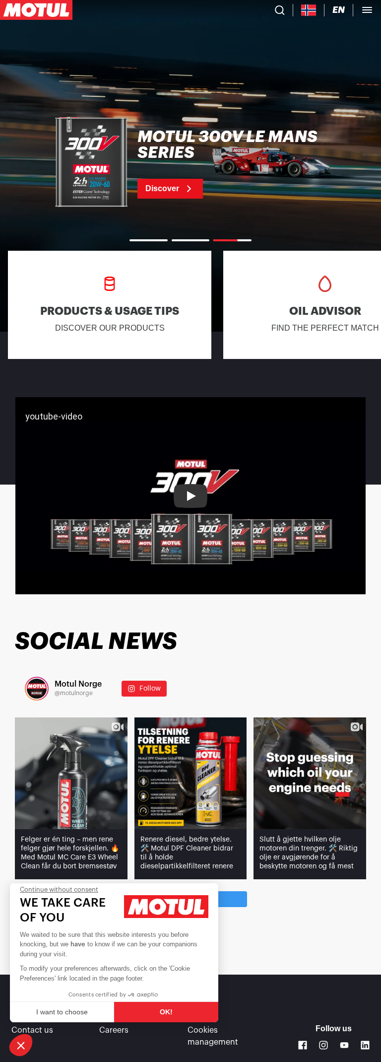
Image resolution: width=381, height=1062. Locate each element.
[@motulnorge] (37, 689)
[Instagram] (323, 1045)
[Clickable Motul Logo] (36, 10)
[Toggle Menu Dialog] (367, 10)
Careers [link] (113, 1030)
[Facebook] (302, 1045)
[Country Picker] (308, 10)
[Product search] (280, 10)
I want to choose (62, 1012)
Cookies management (213, 1036)
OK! (166, 1012)
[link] (190, 163)
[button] (21, 1045)
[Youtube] (344, 1045)
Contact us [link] (32, 1030)
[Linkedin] (365, 1045)
